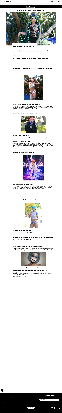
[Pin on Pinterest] (19, 278)
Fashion (18, 10)
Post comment (31, 302)
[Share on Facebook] (16, 278)
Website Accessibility (9, 411)
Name (20, 286)
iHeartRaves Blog (30, 7)
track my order (4, 397)
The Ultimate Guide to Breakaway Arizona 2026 (18, 382)
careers (19, 400)
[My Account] (56, 1)
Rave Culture (24, 276)
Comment (21, 294)
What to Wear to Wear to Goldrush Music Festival (17, 327)
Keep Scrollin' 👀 (31, 307)
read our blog (11, 397)
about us (19, 397)
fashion (17, 276)
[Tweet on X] (17, 278)
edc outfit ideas (11, 400)
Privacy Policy (3, 411)
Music (43, 10)
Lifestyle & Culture (37, 10)
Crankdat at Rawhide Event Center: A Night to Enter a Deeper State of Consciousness (18, 355)
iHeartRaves (40, 411)
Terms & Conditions (16, 411)
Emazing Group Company (52, 411)
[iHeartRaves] (6, 1)
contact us (3, 400)
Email (20, 290)
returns (3, 402)
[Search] (50, 1)
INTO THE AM (58, 411)
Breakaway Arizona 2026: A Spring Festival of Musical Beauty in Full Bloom (42, 327)
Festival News (24, 10)
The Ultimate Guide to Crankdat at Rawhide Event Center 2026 (43, 355)
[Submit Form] (58, 400)
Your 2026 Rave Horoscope (38, 382)
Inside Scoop (30, 10)
